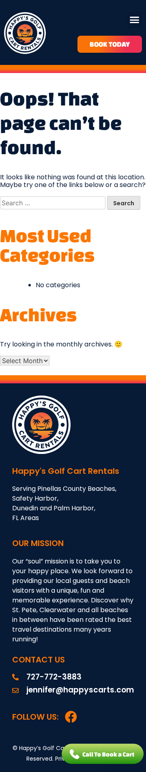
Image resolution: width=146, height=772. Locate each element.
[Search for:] (53, 203)
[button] (134, 20)
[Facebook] (71, 717)
